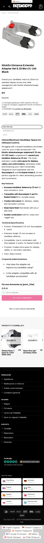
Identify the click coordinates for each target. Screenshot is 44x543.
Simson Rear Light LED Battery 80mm (30, 352)
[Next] (42, 344)
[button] (22, 1)
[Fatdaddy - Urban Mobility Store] (22, 6)
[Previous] (1, 344)
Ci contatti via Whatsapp (21, 109)
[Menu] (4, 7)
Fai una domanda (22, 298)
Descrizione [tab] (8, 127)
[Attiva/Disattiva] (4, 264)
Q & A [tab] (5, 135)
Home (4, 13)
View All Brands (13, 13)
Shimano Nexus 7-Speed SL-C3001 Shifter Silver (8, 353)
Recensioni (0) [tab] (8, 131)
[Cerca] (9, 7)
